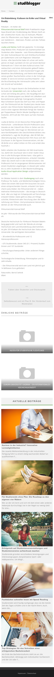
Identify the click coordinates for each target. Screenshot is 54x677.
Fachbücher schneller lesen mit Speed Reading (25, 600)
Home (3, 11)
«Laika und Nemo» (9, 47)
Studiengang (29, 178)
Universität (17, 91)
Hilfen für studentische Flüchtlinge (27, 350)
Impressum (22, 673)
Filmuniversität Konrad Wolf (13, 29)
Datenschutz (31, 673)
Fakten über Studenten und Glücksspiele (26, 290)
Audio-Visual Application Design (14, 171)
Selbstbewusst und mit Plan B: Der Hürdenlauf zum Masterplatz (27, 302)
